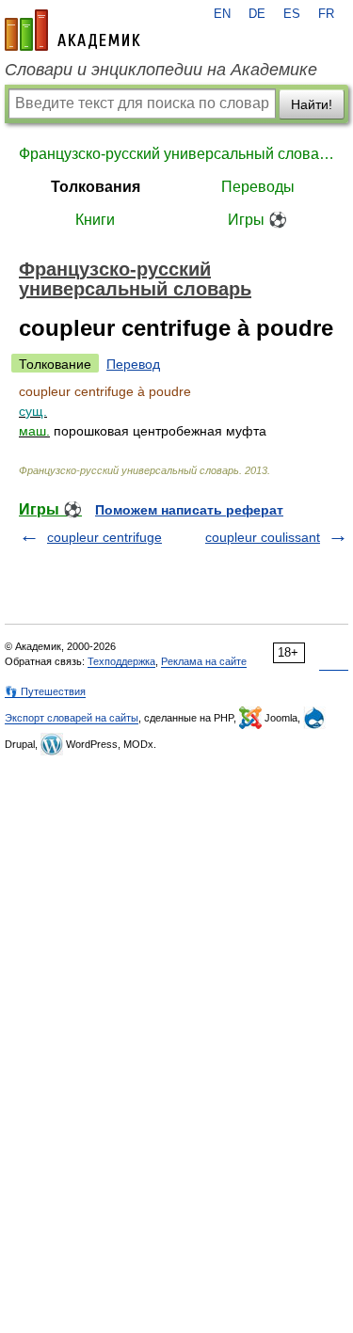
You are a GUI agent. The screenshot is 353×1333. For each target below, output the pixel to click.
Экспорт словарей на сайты (71, 717)
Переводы (258, 187)
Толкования (95, 187)
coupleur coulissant (262, 537)
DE (257, 14)
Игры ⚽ (257, 220)
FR (326, 14)
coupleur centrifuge (104, 537)
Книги (95, 220)
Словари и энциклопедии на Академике (161, 69)
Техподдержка (121, 661)
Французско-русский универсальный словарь (176, 154)
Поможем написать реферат (189, 509)
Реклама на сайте (204, 661)
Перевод (133, 364)
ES (291, 14)
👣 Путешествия (45, 691)
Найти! (311, 104)
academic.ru (72, 30)
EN (222, 14)
